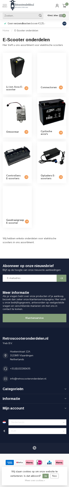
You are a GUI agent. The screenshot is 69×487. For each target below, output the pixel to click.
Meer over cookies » (35, 480)
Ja (45, 476)
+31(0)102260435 (20, 368)
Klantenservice (34, 318)
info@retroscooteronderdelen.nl (28, 378)
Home (6, 30)
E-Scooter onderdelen (26, 30)
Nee (54, 476)
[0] (64, 5)
